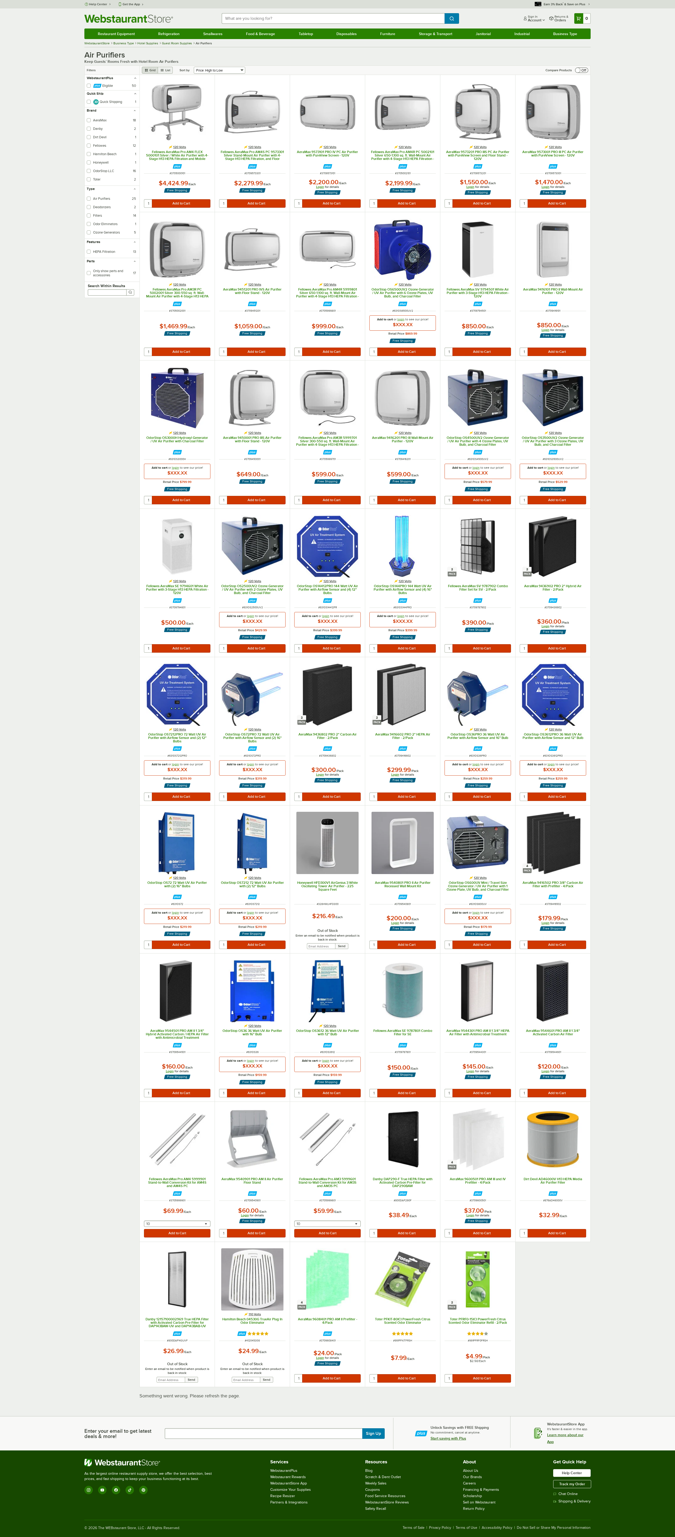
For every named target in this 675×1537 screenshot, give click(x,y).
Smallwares (213, 34)
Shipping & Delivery (574, 1501)
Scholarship (472, 1496)
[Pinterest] (143, 1490)
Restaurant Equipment (116, 34)
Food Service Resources (385, 1496)
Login (320, 187)
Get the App (131, 4)
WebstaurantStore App (288, 1483)
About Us (470, 1471)
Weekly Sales (376, 1483)
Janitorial (483, 34)
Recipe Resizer (282, 1496)
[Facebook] (116, 1490)
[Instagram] (88, 1490)
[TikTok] (130, 1490)
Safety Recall (375, 1509)
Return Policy (474, 1509)
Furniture (387, 34)
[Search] (130, 292)
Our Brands (472, 1477)
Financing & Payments (481, 1490)
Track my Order (572, 1484)
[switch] (581, 70)
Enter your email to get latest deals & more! (117, 1433)
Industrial (522, 34)
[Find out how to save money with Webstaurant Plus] (177, 166)
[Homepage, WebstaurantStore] (128, 19)
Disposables (346, 34)
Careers (469, 1483)
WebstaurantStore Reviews (387, 1502)
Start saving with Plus (448, 1438)
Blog (369, 1471)
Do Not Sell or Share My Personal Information (554, 1528)
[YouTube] (102, 1490)
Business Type (565, 34)
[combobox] (333, 18)
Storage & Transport (435, 34)
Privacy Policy (440, 1528)
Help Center (98, 4)
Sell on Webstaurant (479, 1502)
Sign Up (373, 1433)
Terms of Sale (414, 1528)
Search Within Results (106, 286)
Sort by (185, 70)
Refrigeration (169, 34)
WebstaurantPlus (283, 1471)
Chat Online (568, 1494)
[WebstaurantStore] (150, 1462)
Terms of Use (466, 1528)
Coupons (372, 1490)
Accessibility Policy (497, 1528)
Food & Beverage (260, 34)
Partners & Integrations (289, 1502)
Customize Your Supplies (290, 1490)
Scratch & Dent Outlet (383, 1477)
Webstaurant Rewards (288, 1477)
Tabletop (306, 34)
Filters (91, 70)
